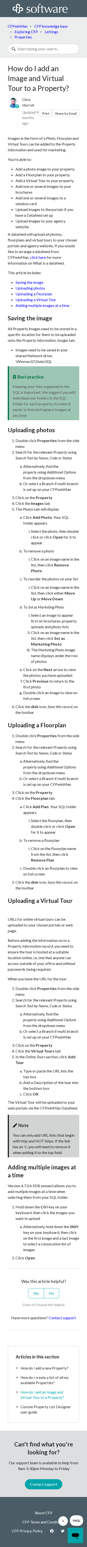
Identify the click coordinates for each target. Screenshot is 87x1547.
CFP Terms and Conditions (43, 1522)
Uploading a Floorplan (33, 294)
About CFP (43, 1513)
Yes (36, 1293)
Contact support (62, 1317)
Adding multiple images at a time (42, 305)
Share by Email (66, 113)
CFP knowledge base (51, 26)
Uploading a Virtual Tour (35, 299)
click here (38, 257)
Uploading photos (30, 288)
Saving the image (29, 282)
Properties (23, 37)
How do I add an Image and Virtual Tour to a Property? (42, 1395)
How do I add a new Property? (44, 1368)
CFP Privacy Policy (27, 1531)
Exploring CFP (26, 32)
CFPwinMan (18, 26)
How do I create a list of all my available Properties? (45, 1380)
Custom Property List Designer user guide (46, 1409)
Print (46, 113)
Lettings (51, 32)
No (51, 1293)
